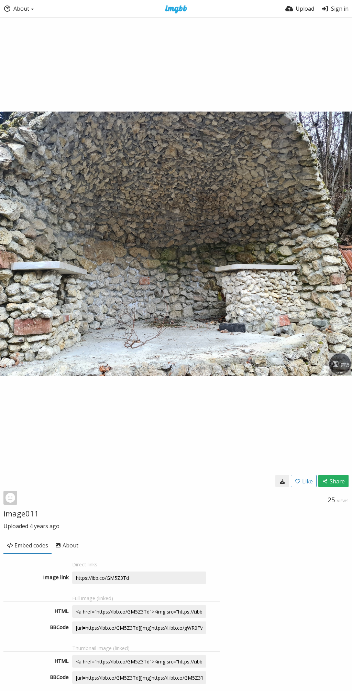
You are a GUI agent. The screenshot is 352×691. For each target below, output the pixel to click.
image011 (21, 513)
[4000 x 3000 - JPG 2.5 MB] (282, 481)
